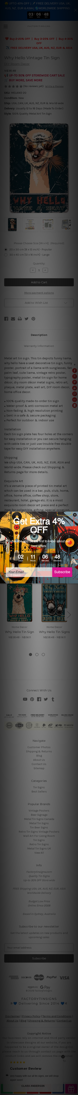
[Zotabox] (75, 579)
